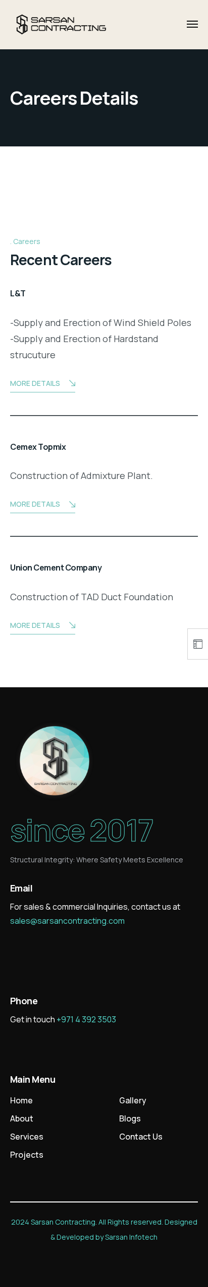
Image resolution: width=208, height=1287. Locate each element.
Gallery (132, 1100)
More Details (35, 383)
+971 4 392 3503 (86, 1019)
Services (26, 1136)
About (21, 1118)
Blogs (130, 1118)
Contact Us (141, 1136)
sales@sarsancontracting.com (67, 920)
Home (21, 1100)
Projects (26, 1154)
